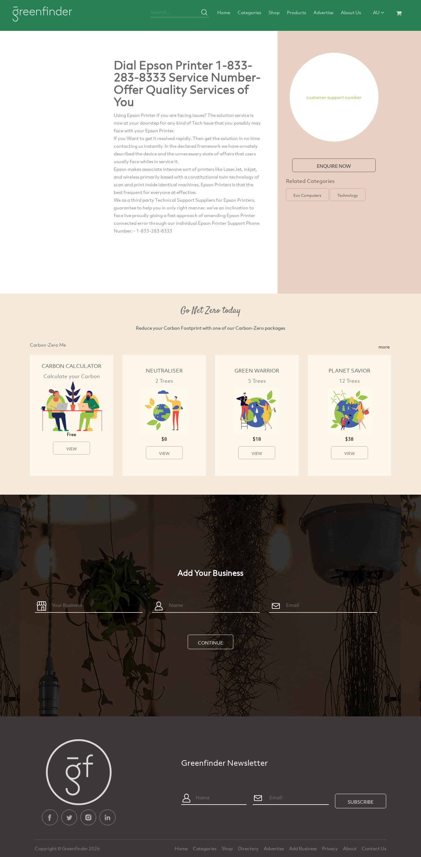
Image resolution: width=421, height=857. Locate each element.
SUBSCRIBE (361, 802)
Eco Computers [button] (307, 195)
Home (223, 12)
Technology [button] (347, 195)
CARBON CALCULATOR (71, 365)
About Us (351, 12)
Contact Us (374, 848)
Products (296, 12)
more (384, 347)
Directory (249, 848)
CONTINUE (210, 643)
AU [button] (377, 12)
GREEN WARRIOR (257, 370)
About (350, 848)
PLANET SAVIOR (349, 370)
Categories (249, 12)
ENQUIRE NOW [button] (334, 166)
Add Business (303, 848)
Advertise (323, 12)
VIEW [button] (71, 448)
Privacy (330, 848)
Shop (274, 12)
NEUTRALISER (164, 370)
